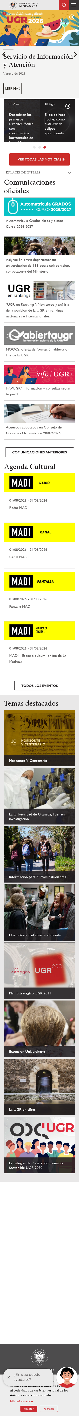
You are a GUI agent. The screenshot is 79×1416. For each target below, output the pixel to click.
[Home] (23, 5)
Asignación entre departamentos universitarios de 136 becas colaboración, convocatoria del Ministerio (38, 265)
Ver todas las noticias (40, 159)
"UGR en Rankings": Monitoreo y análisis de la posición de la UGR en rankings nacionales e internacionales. (37, 310)
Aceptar (29, 1408)
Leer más (12, 89)
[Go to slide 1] (34, 147)
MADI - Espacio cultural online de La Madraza (39, 647)
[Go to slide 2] (39, 147)
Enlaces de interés (23, 172)
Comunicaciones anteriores (39, 452)
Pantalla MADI (39, 595)
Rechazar (48, 1408)
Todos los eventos (39, 686)
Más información (21, 1401)
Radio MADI (39, 496)
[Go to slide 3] (44, 147)
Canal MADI (39, 545)
